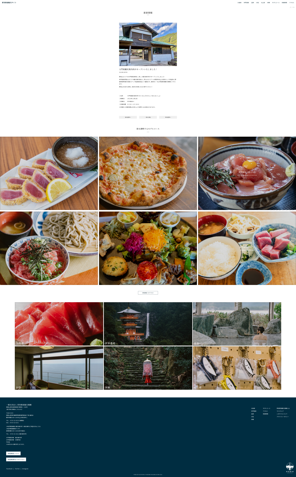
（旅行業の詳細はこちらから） (14, 409)
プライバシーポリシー (283, 417)
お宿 (257, 2)
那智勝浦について (13, 453)
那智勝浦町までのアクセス (16, 459)
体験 (268, 2)
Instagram (25, 469)
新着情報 (284, 2)
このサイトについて (282, 414)
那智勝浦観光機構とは (283, 408)
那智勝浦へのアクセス (148, 293)
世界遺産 (246, 2)
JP (290, 7)
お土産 (263, 2)
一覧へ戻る (148, 117)
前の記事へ (128, 117)
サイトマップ (280, 411)
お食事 (239, 2)
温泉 (252, 2)
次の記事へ (168, 117)
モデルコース (276, 2)
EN (293, 7)
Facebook (9, 469)
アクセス (291, 2)
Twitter (17, 469)
